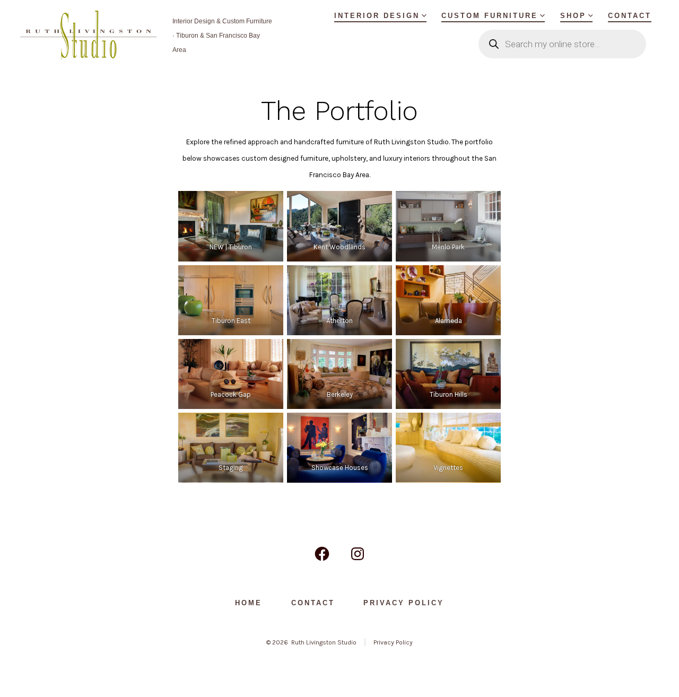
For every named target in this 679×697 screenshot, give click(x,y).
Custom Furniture (489, 16)
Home (248, 603)
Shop (573, 16)
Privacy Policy (403, 603)
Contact (629, 16)
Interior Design (377, 16)
